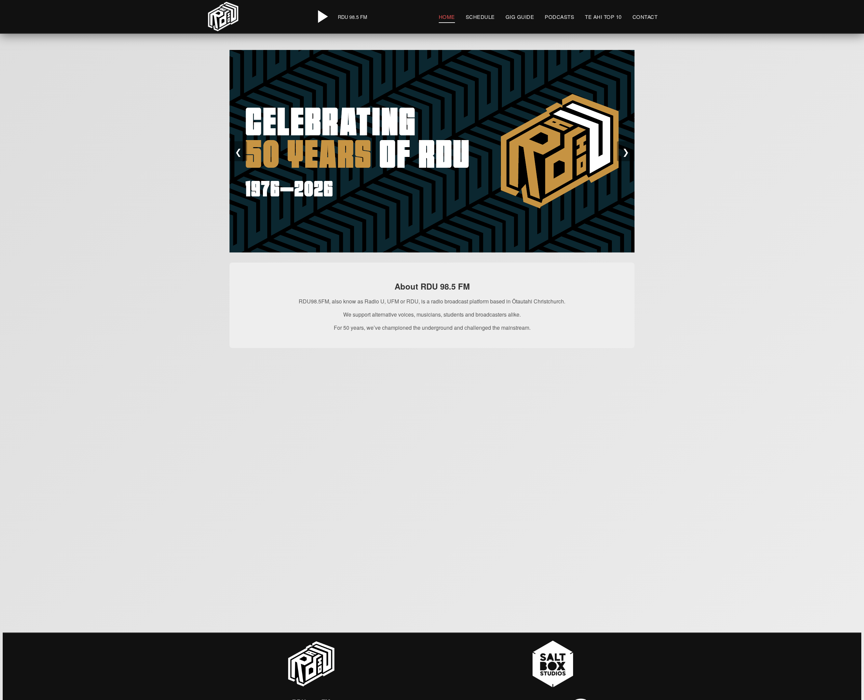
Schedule (480, 16)
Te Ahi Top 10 (603, 16)
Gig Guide (520, 16)
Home (447, 16)
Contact (645, 16)
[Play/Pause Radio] (321, 16)
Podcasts (559, 16)
